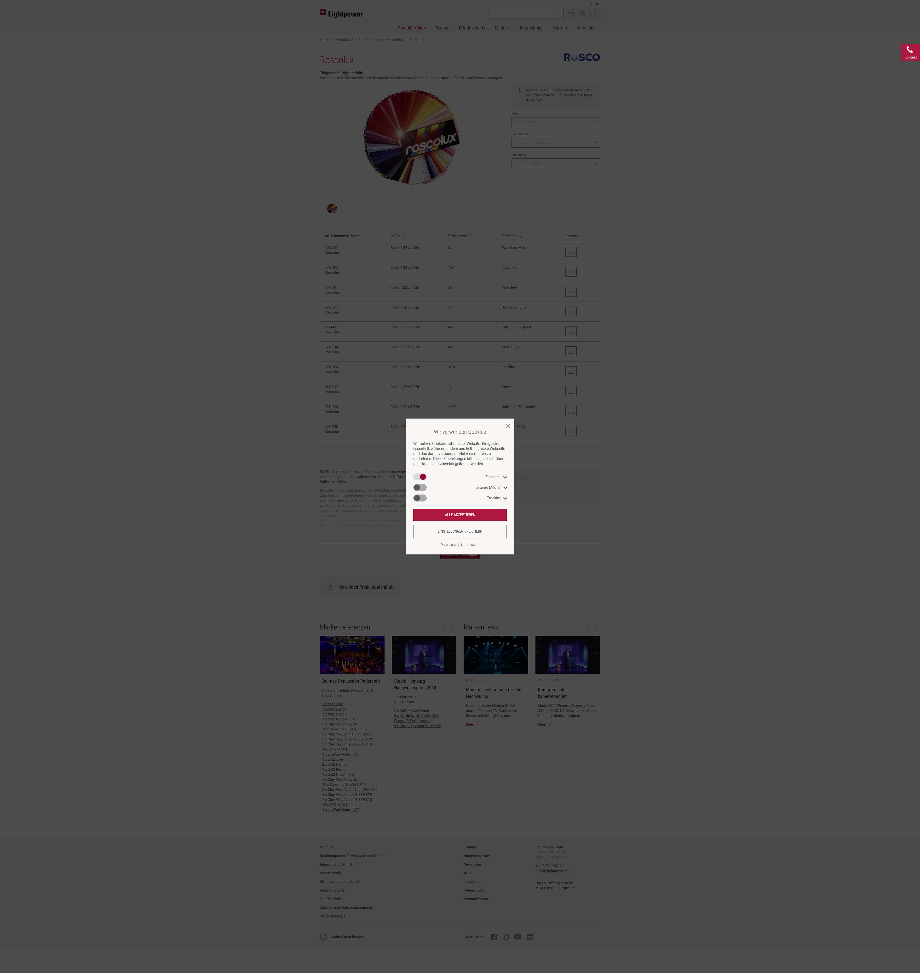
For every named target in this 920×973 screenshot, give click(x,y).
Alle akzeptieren (460, 515)
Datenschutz (450, 545)
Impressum (471, 545)
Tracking (494, 498)
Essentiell (493, 477)
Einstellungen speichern (460, 531)
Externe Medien (488, 487)
